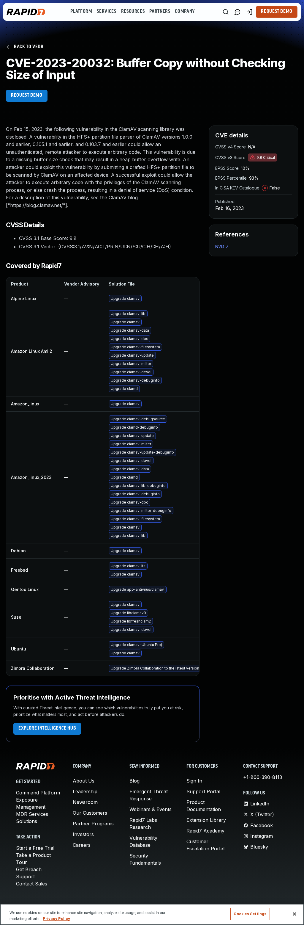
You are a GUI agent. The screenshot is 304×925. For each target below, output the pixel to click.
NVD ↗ (222, 246)
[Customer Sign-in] (249, 12)
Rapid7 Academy (205, 831)
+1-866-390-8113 (262, 777)
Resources (133, 11)
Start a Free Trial (35, 848)
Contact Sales (31, 884)
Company (185, 11)
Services (106, 11)
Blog (134, 781)
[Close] (294, 914)
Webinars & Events (150, 809)
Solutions (26, 821)
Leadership (85, 791)
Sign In (194, 781)
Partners (159, 11)
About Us (83, 781)
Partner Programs (93, 824)
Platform (81, 11)
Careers (82, 845)
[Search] (225, 12)
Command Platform (38, 793)
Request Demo (276, 11)
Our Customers (90, 813)
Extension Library (206, 820)
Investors (83, 834)
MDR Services (32, 814)
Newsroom (85, 802)
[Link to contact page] (237, 12)
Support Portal (203, 791)
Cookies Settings (250, 914)
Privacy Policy (56, 918)
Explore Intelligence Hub (47, 728)
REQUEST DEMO (26, 95)
